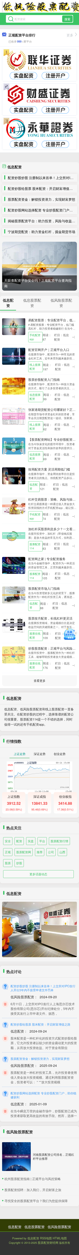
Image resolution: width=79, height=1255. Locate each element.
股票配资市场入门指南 (44, 588)
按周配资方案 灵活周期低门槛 (49, 469)
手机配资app (34, 337)
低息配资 (33, 486)
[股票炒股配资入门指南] (13, 386)
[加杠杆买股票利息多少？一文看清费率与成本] (13, 535)
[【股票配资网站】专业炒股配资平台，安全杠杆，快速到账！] (13, 445)
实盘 (31, 841)
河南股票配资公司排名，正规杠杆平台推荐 (53, 1156)
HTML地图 (60, 1238)
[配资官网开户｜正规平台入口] (13, 356)
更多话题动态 (38, 874)
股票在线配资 (34, 635)
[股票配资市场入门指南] (13, 594)
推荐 (40, 852)
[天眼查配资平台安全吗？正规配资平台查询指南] (39, 266)
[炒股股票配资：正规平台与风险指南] (13, 654)
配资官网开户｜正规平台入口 (48, 349)
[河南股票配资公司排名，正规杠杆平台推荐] (16, 1156)
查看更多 (40, 680)
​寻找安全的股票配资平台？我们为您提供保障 (36, 1200)
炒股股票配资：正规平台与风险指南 (53, 648)
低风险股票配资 (59, 1226)
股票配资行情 (59, 841)
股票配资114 (34, 546)
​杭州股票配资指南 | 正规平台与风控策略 (32, 1178)
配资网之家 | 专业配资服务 (47, 558)
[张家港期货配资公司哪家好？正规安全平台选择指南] (13, 415)
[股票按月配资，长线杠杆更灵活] (13, 624)
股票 (8, 863)
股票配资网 (23, 852)
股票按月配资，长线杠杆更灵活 (50, 618)
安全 (8, 841)
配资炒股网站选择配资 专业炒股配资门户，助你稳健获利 (43, 1095)
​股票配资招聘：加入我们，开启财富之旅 (32, 1189)
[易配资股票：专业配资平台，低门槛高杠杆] (13, 326)
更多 (70, 35)
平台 (42, 841)
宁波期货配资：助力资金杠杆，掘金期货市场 (41, 231)
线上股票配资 (34, 367)
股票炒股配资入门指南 (44, 379)
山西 (62, 852)
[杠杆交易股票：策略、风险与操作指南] (13, 505)
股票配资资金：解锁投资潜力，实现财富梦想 (41, 199)
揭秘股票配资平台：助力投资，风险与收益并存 (43, 220)
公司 (51, 852)
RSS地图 (46, 1238)
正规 (8, 852)
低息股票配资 (34, 397)
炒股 (19, 863)
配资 (19, 841)
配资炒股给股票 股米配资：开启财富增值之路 (42, 188)
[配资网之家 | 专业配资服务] (13, 565)
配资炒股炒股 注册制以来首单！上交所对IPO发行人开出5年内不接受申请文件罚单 (43, 988)
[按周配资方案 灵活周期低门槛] (13, 475)
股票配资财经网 (48, 1242)
